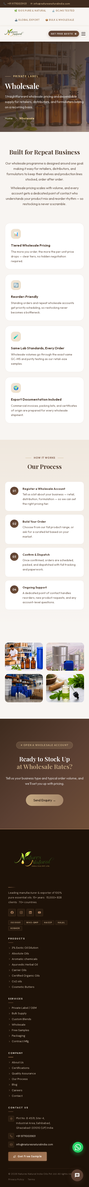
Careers (17, 1090)
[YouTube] (39, 912)
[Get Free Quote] (77, 1175)
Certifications (20, 1068)
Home (9, 118)
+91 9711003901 (15, 3)
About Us (18, 1062)
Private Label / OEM (24, 1008)
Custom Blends (21, 1019)
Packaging (18, 1035)
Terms (31, 1179)
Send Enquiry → (44, 800)
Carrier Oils (19, 970)
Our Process (20, 1079)
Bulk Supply (19, 1013)
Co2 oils (17, 981)
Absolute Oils (20, 953)
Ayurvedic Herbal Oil (25, 964)
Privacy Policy (16, 1179)
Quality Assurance (24, 1073)
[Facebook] (12, 912)
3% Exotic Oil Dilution (25, 947)
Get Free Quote (62, 33)
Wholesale (18, 1024)
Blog (14, 1084)
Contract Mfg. (20, 1041)
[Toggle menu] (83, 33)
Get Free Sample (30, 1156)
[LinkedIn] (30, 912)
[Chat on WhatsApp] (77, 1147)
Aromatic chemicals (24, 959)
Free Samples (20, 1030)
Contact (17, 1096)
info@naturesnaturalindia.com (50, 3)
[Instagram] (21, 912)
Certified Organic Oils (26, 975)
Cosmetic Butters (23, 987)
